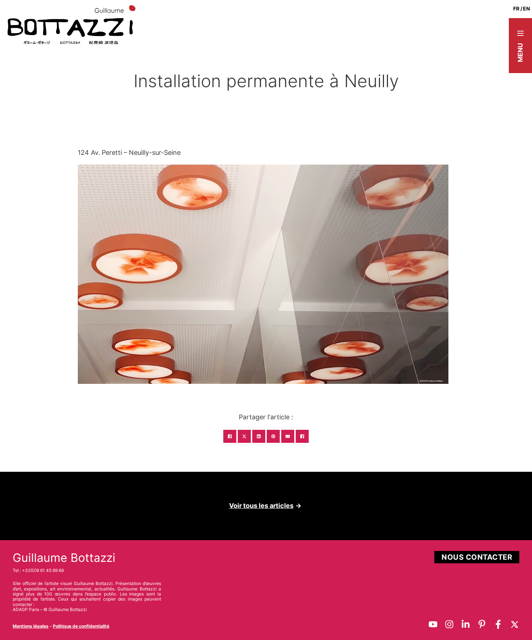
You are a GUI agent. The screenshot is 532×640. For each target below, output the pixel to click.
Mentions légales (30, 626)
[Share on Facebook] (229, 436)
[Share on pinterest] (273, 436)
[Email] (287, 436)
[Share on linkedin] (258, 436)
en (526, 8)
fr (516, 8)
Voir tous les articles (261, 505)
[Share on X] (244, 436)
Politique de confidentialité (81, 626)
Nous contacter (477, 557)
